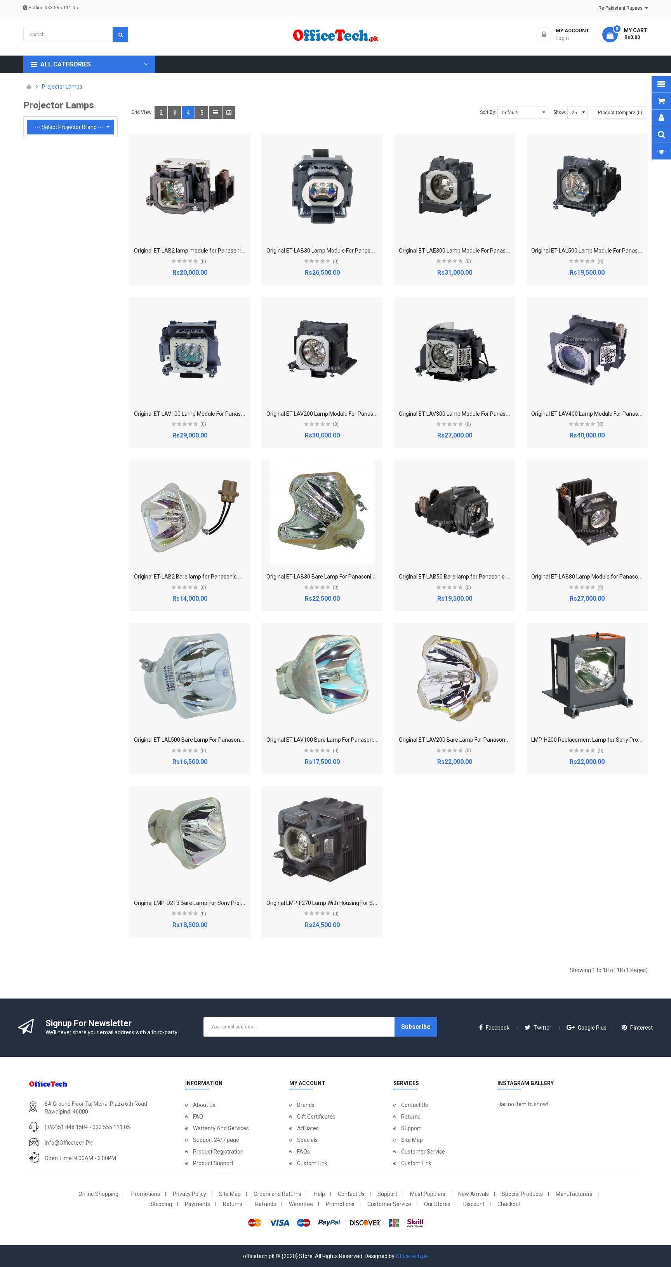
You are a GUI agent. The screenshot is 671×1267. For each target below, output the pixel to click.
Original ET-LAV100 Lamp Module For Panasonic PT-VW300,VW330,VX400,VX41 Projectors (244, 414)
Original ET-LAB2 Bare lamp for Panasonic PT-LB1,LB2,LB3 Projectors (218, 576)
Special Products (522, 1194)
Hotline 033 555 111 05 (52, 7)
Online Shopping (98, 1194)
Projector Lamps (62, 86)
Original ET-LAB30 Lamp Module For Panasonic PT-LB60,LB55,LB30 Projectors (361, 250)
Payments (197, 1204)
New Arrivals (473, 1194)
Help (319, 1194)
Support (411, 1128)
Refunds (265, 1204)
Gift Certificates (316, 1117)
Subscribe (416, 1026)
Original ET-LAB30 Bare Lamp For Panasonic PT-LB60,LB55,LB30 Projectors (357, 576)
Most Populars (427, 1194)
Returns (411, 1117)
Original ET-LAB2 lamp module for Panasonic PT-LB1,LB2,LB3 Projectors (221, 250)
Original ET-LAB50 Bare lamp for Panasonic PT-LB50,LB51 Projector (481, 576)
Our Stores (437, 1204)
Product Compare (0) (620, 112)
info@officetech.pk (68, 1143)
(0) (203, 261)
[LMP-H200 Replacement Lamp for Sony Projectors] (587, 675)
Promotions (145, 1194)
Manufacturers (574, 1194)
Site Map (412, 1140)
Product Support (213, 1163)
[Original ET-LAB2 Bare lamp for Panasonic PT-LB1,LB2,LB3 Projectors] (189, 512)
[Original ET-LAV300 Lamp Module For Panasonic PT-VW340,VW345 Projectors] (454, 349)
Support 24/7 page (216, 1140)
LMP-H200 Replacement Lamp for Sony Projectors (593, 740)
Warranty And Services (221, 1128)
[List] (215, 112)
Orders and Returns (277, 1194)
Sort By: (488, 112)
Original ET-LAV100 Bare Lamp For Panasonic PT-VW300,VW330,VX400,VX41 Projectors (373, 740)
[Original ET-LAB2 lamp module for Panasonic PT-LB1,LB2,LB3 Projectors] (189, 186)
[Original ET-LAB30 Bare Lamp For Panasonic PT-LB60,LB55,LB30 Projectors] (322, 512)
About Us (204, 1105)
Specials (307, 1140)
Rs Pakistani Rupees (621, 8)
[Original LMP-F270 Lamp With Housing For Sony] (322, 838)
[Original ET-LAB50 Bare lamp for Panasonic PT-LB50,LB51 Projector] (454, 512)
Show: (559, 112)
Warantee (301, 1204)
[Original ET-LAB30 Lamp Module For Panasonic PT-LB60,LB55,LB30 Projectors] (322, 186)
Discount (474, 1204)
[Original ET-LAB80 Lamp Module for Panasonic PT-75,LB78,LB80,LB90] (587, 512)
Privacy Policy (189, 1194)
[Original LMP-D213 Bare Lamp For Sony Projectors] (189, 838)
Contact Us (414, 1105)
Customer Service (423, 1151)
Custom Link (312, 1163)
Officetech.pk (412, 1256)
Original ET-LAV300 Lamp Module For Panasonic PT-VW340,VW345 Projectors (493, 414)
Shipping (161, 1204)
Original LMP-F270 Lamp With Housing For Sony (324, 903)
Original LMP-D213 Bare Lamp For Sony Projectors (195, 903)
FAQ (198, 1117)
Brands (306, 1105)
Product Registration (218, 1151)
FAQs (303, 1151)
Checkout (509, 1204)
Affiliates (308, 1128)
